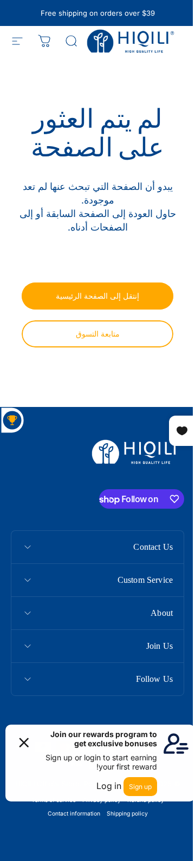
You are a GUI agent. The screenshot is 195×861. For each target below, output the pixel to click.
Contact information (69, 813)
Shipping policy (123, 813)
